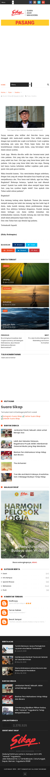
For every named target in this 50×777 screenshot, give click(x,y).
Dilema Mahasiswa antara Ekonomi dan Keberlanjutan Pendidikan (31, 669)
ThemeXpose (26, 769)
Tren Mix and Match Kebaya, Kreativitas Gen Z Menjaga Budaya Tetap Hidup (31, 475)
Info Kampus (7, 578)
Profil (4, 590)
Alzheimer (7, 288)
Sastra (17, 92)
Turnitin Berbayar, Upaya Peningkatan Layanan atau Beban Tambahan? (30, 647)
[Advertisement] (25, 55)
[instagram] (34, 2)
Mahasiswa (7, 586)
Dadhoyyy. (13, 601)
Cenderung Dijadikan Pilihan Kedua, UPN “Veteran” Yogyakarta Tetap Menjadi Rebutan (30, 710)
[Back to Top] (25, 774)
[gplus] (43, 2)
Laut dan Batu (9, 324)
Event (5, 574)
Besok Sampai (15, 619)
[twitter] (39, 2)
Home (3, 85)
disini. (34, 562)
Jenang (6, 266)
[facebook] (30, 2)
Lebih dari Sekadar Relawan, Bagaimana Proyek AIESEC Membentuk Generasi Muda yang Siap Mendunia (31, 443)
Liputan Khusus (8, 582)
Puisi (10, 92)
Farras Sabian (15, 610)
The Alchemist (20, 463)
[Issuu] (47, 1)
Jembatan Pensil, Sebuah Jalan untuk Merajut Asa (29, 686)
